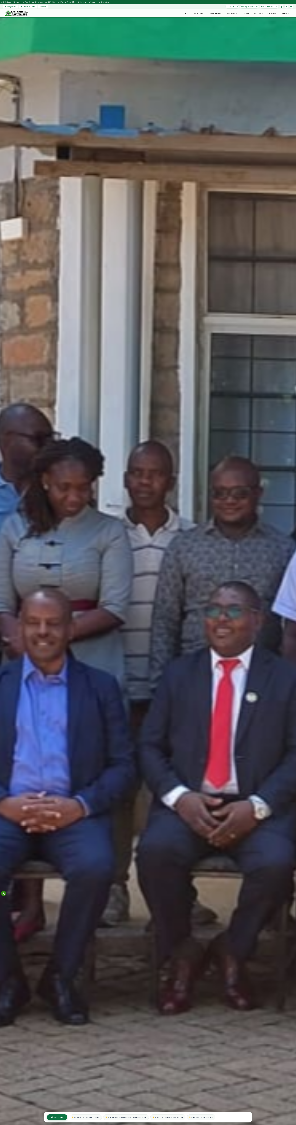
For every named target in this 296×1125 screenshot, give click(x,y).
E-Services (39, 2)
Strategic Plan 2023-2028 (202, 1117)
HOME (187, 13)
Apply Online (11, 7)
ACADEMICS (232, 13)
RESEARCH (258, 13)
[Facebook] (282, 7)
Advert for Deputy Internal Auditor (169, 1117)
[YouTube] (291, 7)
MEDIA (284, 13)
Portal (27, 2)
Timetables (71, 2)
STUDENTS (271, 13)
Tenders (93, 2)
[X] (286, 7)
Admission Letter (29, 7)
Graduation (105, 2)
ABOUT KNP (198, 13)
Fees (44, 7)
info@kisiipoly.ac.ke (250, 7)
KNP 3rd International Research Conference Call (127, 1117)
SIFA (61, 2)
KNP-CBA (51, 2)
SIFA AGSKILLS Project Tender (86, 1117)
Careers (83, 2)
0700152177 (233, 7)
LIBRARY (247, 13)
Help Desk (7, 2)
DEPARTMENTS (215, 13)
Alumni (17, 2)
